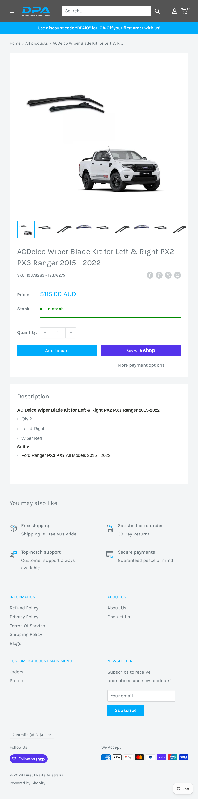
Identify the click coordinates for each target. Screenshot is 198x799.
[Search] (157, 11)
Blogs (15, 643)
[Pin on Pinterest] (159, 275)
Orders (16, 672)
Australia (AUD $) (27, 734)
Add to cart (57, 350)
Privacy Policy (24, 616)
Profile (16, 680)
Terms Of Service (27, 625)
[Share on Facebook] (150, 275)
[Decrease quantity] (45, 333)
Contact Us (118, 616)
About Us (116, 608)
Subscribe (126, 710)
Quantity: (27, 332)
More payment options (141, 365)
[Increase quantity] (71, 333)
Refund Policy (24, 608)
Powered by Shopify (27, 782)
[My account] (174, 11)
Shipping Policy (26, 634)
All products (36, 43)
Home (15, 43)
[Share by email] (177, 275)
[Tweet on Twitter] (168, 275)
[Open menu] (12, 11)
